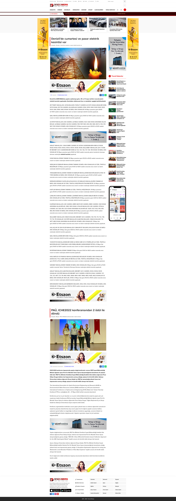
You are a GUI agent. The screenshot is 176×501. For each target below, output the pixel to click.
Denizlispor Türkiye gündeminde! (120, 110)
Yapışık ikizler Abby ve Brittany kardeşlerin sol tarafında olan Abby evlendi (121, 118)
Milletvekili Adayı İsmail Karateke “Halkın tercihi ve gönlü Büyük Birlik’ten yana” (121, 146)
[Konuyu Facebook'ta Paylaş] (101, 95)
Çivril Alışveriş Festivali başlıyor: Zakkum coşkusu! (77, 30)
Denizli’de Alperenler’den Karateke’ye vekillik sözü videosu (120, 153)
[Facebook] (51, 494)
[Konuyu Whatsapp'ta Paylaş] (106, 95)
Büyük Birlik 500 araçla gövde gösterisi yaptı (121, 180)
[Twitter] (53, 494)
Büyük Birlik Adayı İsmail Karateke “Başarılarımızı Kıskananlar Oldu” (121, 159)
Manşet (57, 316)
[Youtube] (58, 494)
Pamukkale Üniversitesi (57, 366)
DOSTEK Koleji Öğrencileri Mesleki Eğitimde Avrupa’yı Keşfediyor (121, 125)
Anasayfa (53, 45)
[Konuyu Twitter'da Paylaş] (103, 95)
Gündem (58, 45)
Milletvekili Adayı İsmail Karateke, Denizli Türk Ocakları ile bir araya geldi (121, 167)
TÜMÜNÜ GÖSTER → (122, 13)
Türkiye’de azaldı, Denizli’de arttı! (73, 13)
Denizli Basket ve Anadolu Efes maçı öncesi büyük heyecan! (57, 31)
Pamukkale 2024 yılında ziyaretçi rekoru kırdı (116, 30)
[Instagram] (55, 494)
